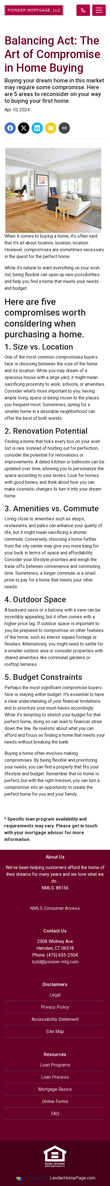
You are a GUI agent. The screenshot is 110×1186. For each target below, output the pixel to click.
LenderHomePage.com (72, 1178)
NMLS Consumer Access (55, 908)
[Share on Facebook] (10, 128)
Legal (55, 995)
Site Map (55, 1031)
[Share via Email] (50, 128)
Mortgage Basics (55, 1089)
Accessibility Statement (55, 1019)
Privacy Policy (55, 1007)
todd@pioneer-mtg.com (55, 961)
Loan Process (55, 1077)
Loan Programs (55, 1065)
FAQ (55, 1113)
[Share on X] (23, 128)
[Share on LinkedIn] (37, 128)
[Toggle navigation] (99, 10)
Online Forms (55, 1101)
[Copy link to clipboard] (64, 128)
